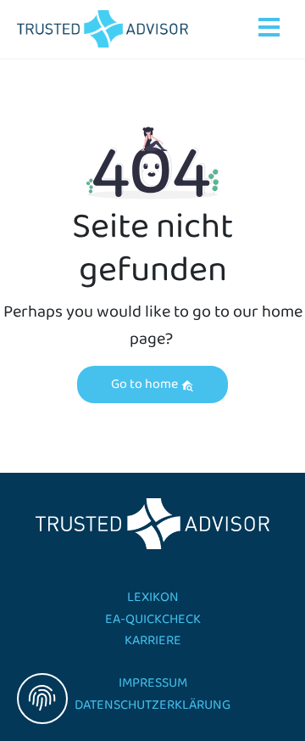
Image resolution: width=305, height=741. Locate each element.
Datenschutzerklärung (152, 705)
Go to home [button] (145, 384)
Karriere (153, 640)
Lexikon (153, 597)
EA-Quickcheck (153, 619)
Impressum (153, 682)
